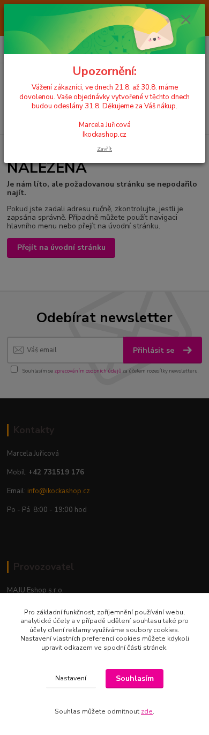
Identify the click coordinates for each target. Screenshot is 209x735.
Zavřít (104, 149)
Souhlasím (135, 678)
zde (147, 711)
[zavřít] (186, 20)
